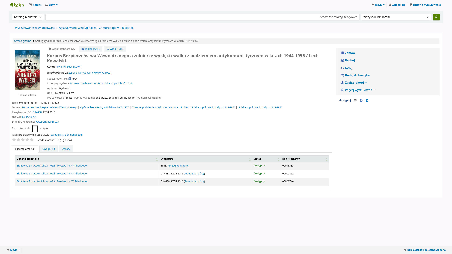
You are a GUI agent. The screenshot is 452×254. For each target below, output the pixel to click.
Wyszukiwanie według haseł (77, 28)
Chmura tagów (109, 28)
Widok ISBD (116, 49)
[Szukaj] (436, 17)
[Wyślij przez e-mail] (355, 100)
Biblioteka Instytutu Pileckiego (19, 4)
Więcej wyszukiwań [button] (358, 90)
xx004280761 (29, 117)
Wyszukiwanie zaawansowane (35, 28)
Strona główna (22, 41)
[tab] (48, 149)
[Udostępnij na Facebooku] (361, 100)
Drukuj (349, 60)
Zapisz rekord (354, 83)
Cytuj (348, 68)
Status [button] (257, 159)
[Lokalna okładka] (27, 70)
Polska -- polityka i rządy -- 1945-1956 (213, 107)
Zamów (349, 53)
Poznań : (75, 83)
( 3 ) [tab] (25, 149)
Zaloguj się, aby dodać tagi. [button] (67, 135)
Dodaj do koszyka (357, 75)
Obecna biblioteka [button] (28, 159)
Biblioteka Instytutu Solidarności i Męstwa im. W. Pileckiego (52, 166)
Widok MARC (92, 49)
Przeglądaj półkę (179, 166)
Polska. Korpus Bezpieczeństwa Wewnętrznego (49, 107)
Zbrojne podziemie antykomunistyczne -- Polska (160, 107)
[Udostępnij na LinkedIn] (367, 100)
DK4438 (37, 112)
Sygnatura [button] (167, 159)
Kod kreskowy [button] (291, 159)
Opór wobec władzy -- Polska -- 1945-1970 (104, 107)
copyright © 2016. (122, 83)
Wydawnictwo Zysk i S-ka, (96, 83)
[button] (35, 5)
